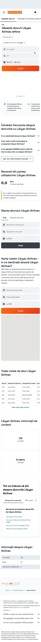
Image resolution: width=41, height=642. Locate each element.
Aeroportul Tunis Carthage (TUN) (17, 525)
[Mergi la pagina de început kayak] (15, 12)
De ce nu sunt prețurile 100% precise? (18, 622)
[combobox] (22, 224)
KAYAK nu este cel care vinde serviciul (18, 614)
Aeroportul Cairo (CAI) (14, 517)
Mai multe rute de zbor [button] (20, 407)
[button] (3, 12)
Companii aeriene (18, 590)
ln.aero (20, 459)
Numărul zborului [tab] (17, 218)
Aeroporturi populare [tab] (13, 500)
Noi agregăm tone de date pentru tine (18, 618)
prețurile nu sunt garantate (21, 607)
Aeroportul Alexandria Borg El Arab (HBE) (18, 521)
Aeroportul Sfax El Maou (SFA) (16, 529)
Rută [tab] (5, 218)
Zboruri (7, 590)
